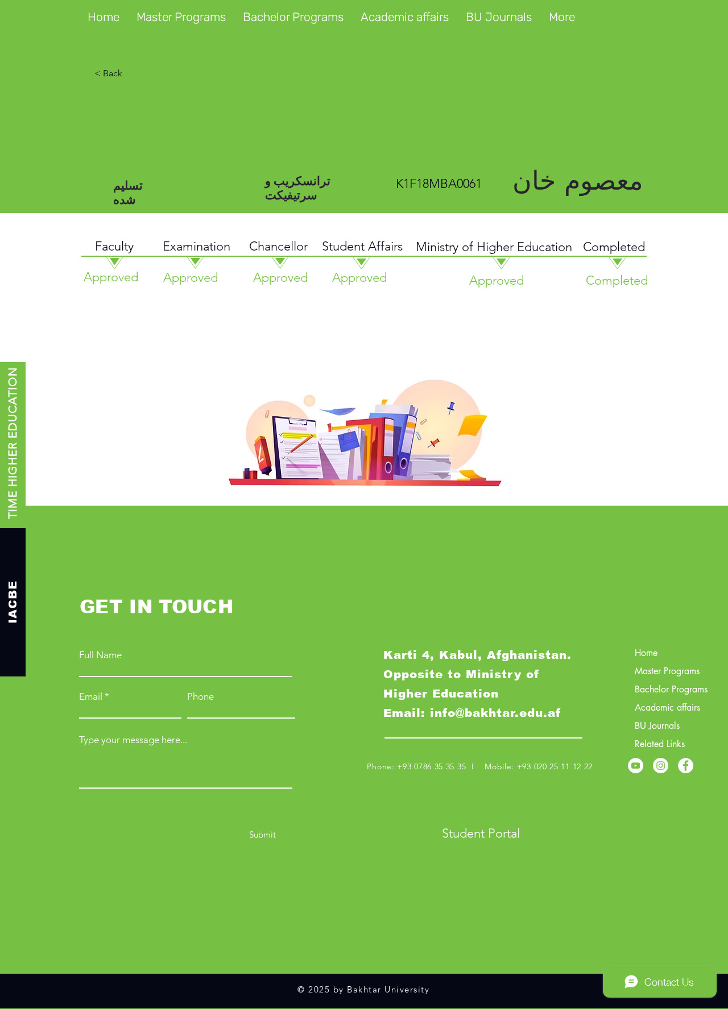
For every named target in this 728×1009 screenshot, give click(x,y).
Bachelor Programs (671, 689)
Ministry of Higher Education (494, 247)
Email (90, 697)
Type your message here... (133, 740)
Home (646, 653)
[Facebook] (685, 765)
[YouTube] (635, 765)
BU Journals (657, 726)
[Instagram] (660, 765)
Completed (614, 247)
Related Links (660, 744)
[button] (181, 17)
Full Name (100, 655)
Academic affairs (667, 707)
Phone (200, 697)
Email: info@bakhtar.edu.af (472, 713)
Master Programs (667, 671)
